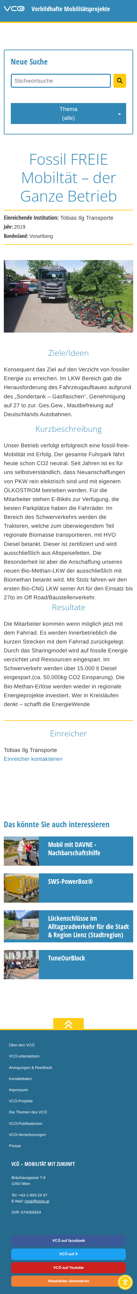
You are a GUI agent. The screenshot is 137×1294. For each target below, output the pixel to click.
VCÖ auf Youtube (68, 1267)
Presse (15, 1146)
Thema (68, 113)
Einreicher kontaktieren (33, 759)
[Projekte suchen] (119, 81)
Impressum (18, 1090)
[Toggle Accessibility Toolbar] (125, 1282)
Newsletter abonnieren (68, 1281)
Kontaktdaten (20, 1079)
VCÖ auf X (68, 1254)
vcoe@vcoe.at (37, 1201)
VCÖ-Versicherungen (27, 1134)
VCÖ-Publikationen (25, 1123)
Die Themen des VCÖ (28, 1112)
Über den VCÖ (21, 1045)
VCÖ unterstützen (24, 1056)
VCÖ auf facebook (68, 1240)
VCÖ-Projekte (21, 1101)
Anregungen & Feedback (30, 1067)
